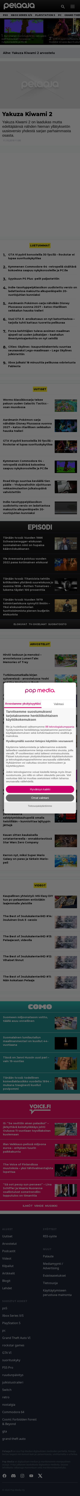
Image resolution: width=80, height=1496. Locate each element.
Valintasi (59, 704)
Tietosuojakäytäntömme (40, 806)
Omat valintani (40, 797)
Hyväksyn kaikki (40, 789)
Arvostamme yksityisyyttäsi (23, 703)
